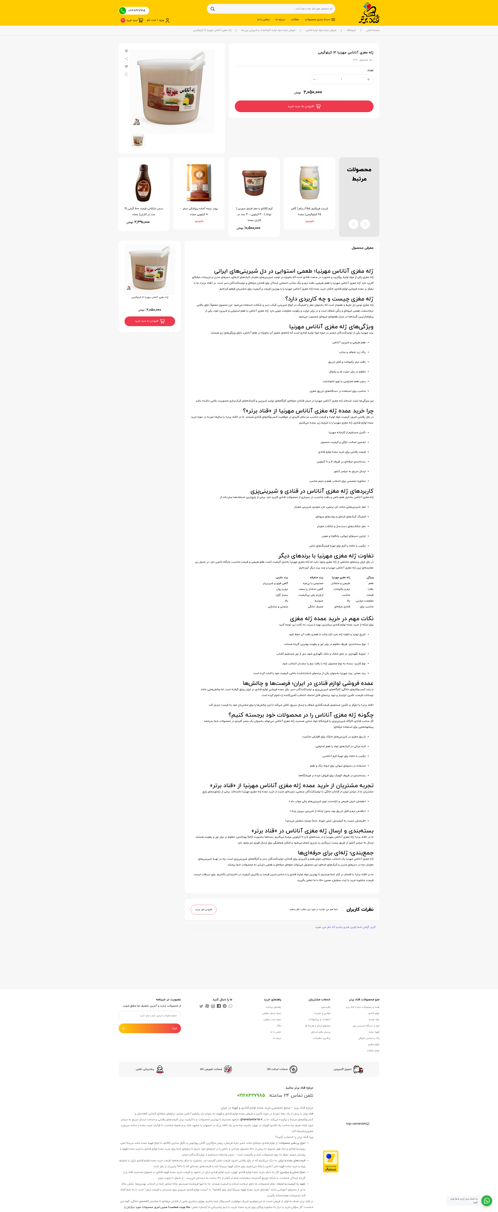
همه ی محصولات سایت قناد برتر (362, 1007)
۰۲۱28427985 (136, 10)
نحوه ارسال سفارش (271, 1013)
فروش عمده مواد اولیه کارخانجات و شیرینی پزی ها (268, 30)
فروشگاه (351, 30)
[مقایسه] (126, 74)
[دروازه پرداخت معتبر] (330, 1161)
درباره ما (280, 19)
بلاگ (279, 1025)
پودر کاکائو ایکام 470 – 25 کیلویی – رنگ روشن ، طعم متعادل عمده (143, 214)
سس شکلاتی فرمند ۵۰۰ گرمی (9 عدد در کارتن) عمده (199, 211)
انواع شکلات (373, 1050)
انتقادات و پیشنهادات (319, 1019)
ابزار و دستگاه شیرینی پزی (366, 1025)
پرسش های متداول (320, 1032)
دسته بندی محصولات (317, 19)
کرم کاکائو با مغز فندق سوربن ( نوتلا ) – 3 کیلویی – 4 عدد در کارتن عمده (309, 214)
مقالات (295, 19)
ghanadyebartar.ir (251, 1119)
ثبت (174, 1028)
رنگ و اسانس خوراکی (368, 1038)
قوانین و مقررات (322, 1013)
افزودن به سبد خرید (301, 106)
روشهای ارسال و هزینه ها (317, 1025)
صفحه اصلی (372, 30)
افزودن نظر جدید (203, 909)
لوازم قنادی (373, 1013)
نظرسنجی (325, 1007)
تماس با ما (263, 19)
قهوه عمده (374, 1032)
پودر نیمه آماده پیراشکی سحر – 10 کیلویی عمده (254, 211)
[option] (171, 91)
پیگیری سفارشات (321, 1038)
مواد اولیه (374, 1019)
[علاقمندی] (126, 67)
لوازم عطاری (373, 1044)
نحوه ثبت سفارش (272, 1019)
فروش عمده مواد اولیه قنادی (321, 30)
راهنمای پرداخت (273, 1007)
